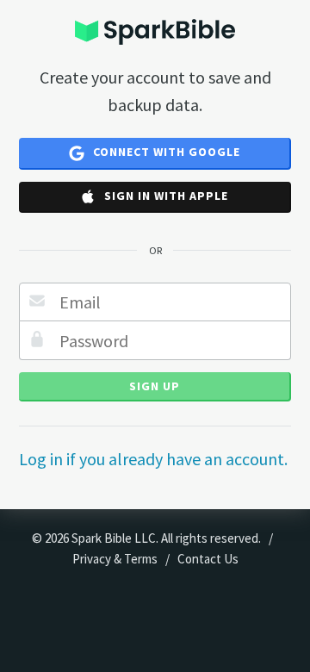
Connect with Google (165, 151)
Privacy (91, 559)
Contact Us (208, 559)
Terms (141, 559)
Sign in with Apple (164, 195)
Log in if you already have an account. (153, 459)
